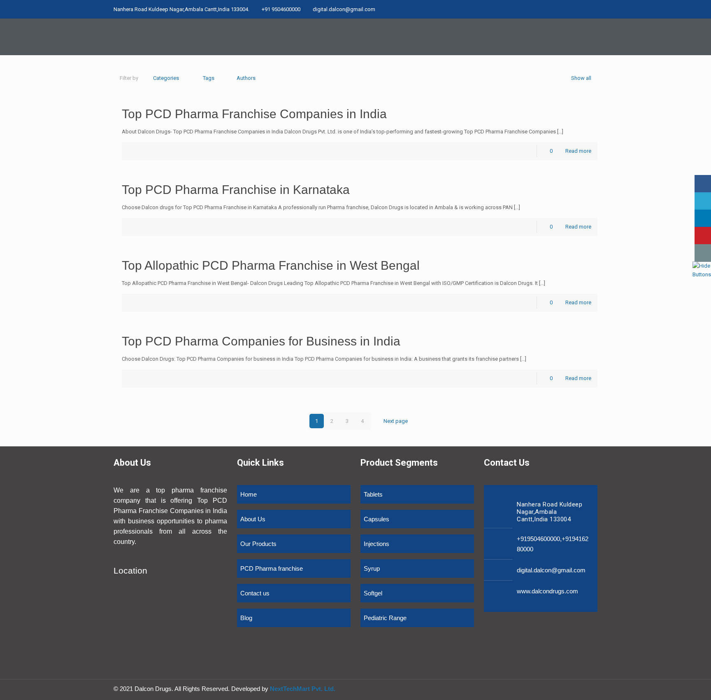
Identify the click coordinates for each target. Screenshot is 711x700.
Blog (246, 617)
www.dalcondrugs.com (547, 591)
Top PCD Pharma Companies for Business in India (261, 341)
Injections (376, 543)
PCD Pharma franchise (271, 568)
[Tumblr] (593, 9)
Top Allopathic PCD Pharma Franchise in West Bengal (271, 265)
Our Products (258, 543)
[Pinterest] (582, 9)
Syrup (372, 568)
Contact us (255, 593)
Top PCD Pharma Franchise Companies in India (254, 114)
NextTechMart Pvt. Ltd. (301, 688)
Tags (208, 78)
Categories (166, 78)
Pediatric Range (385, 617)
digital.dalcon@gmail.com (344, 9)
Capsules (376, 519)
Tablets (373, 494)
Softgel (373, 593)
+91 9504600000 (281, 9)
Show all (581, 78)
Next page (395, 421)
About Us (252, 519)
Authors (246, 78)
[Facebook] (571, 9)
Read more (578, 151)
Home (248, 494)
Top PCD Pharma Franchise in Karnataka (236, 189)
